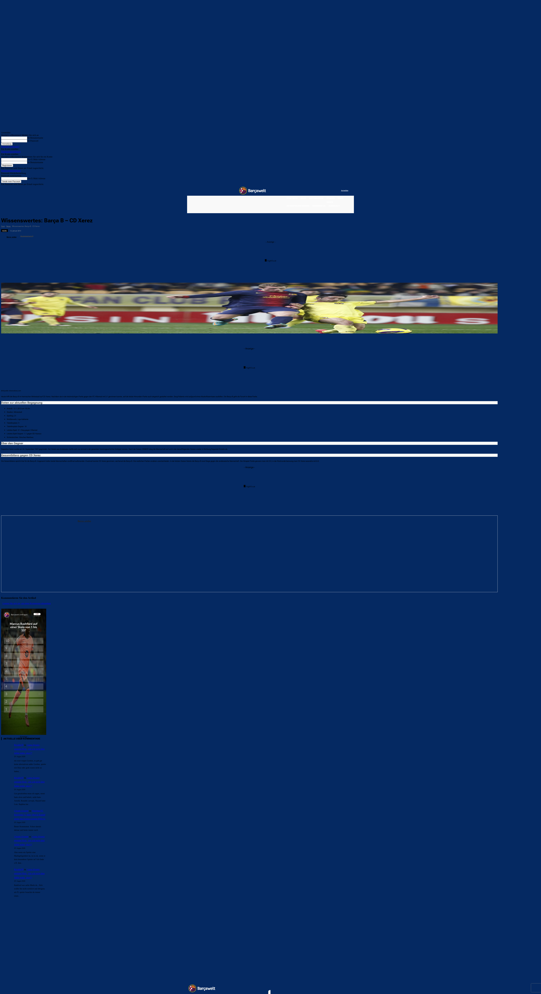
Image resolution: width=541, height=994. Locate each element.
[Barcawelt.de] (252, 190)
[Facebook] (321, 191)
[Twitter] (333, 191)
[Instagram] (327, 191)
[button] (350, 210)
